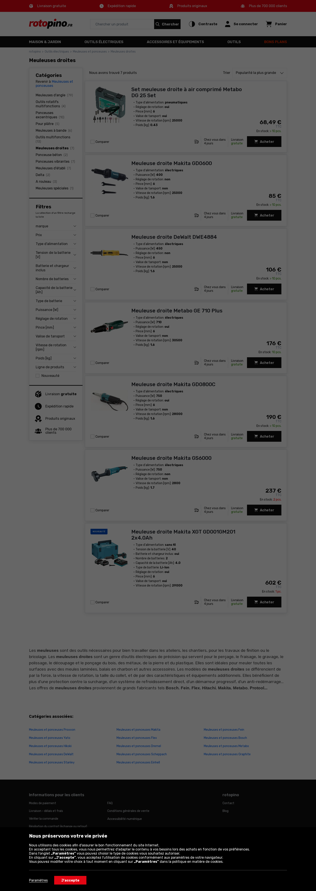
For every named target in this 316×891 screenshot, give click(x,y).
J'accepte (70, 880)
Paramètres (38, 880)
